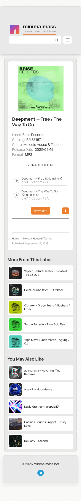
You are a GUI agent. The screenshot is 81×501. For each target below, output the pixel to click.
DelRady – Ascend (36, 441)
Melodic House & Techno (43, 144)
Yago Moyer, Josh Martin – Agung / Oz (46, 341)
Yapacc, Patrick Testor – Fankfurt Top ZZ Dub (45, 273)
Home (15, 238)
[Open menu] (67, 40)
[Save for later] (65, 210)
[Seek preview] (44, 185)
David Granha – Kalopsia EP (41, 406)
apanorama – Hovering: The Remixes (42, 372)
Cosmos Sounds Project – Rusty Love (45, 424)
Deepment (23, 119)
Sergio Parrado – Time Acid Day (44, 324)
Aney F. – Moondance (38, 389)
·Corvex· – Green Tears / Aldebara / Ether (47, 307)
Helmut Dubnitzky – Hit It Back (44, 290)
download (40, 211)
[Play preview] (16, 180)
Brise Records (33, 134)
